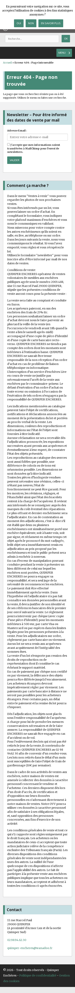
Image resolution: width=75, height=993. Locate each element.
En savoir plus (51, 23)
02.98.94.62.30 (16, 940)
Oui (19, 23)
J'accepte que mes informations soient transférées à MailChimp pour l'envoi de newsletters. (33, 148)
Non (31, 23)
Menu (62, 52)
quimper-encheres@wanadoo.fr (29, 948)
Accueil (7, 62)
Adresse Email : (17, 130)
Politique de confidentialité (37, 975)
